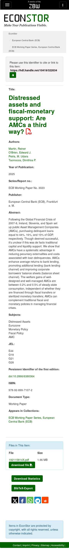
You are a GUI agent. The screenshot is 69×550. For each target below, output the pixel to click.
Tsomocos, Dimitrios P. (22, 160)
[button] (15, 500)
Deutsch (61, 548)
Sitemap (45, 545)
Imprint (26, 545)
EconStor (13, 33)
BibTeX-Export (23, 488)
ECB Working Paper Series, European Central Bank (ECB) (32, 419)
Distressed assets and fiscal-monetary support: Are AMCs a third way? (32, 114)
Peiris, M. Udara (18, 156)
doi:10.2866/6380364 (21, 376)
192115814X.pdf (19, 460)
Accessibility (57, 545)
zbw (34, 6)
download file (20, 465)
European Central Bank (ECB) (26, 40)
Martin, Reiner (17, 148)
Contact (17, 545)
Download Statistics (27, 478)
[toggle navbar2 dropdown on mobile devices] (62, 5)
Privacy (35, 545)
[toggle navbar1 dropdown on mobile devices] (7, 5)
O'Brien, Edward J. (20, 152)
